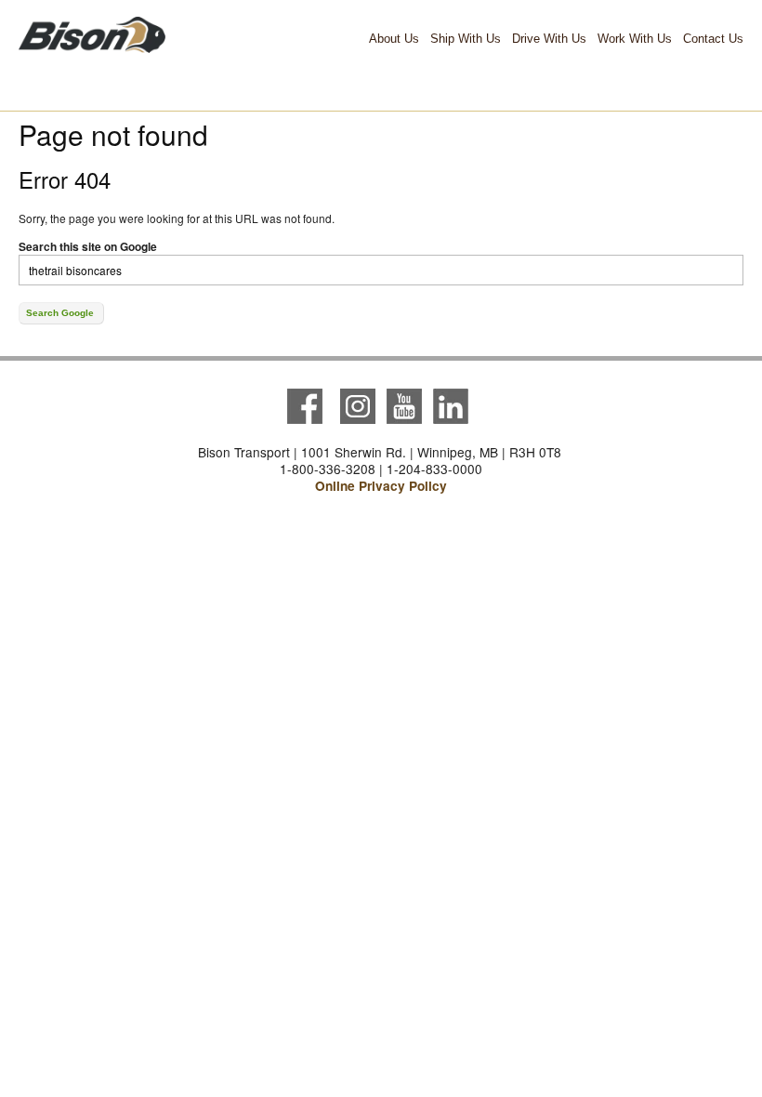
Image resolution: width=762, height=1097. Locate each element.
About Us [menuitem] (394, 39)
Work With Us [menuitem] (635, 39)
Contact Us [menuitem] (713, 39)
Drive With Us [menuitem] (549, 39)
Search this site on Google (88, 246)
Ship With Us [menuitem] (465, 39)
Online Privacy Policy (381, 486)
